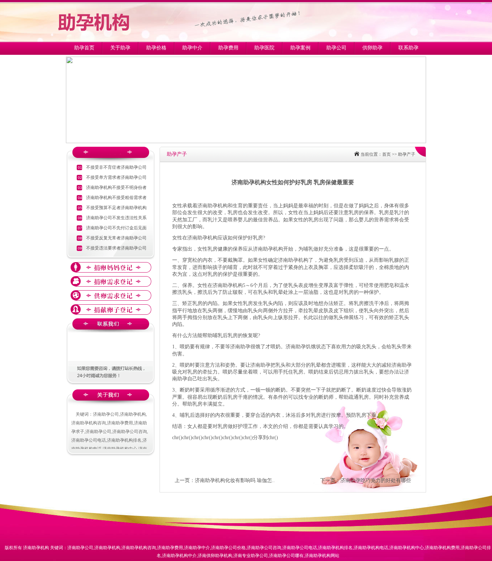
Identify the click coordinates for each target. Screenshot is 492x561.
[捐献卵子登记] (111, 309)
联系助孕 (408, 47)
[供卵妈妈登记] (111, 267)
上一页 (182, 480)
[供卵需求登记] (111, 281)
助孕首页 (84, 47)
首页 (386, 154)
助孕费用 (228, 47)
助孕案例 (300, 47)
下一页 (327, 480)
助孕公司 (336, 47)
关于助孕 (120, 47)
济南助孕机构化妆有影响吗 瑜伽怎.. (235, 480)
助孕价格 (156, 47)
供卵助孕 (372, 47)
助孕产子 (406, 154)
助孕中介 (192, 47)
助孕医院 (264, 47)
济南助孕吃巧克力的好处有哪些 (375, 480)
